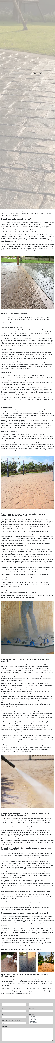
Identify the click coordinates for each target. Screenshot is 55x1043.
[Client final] (41, 1018)
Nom (3, 1002)
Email (4, 1008)
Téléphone (32, 1008)
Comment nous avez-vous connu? (11, 1020)
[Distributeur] (41, 1019)
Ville (3, 1014)
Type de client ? (33, 1014)
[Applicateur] (41, 1016)
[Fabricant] (41, 1021)
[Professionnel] (41, 1023)
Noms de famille (33, 1002)
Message (5, 1026)
